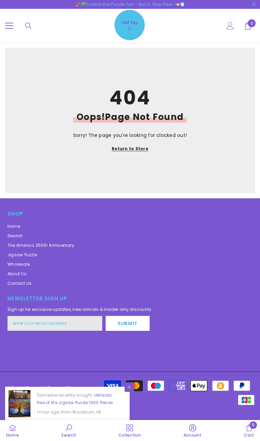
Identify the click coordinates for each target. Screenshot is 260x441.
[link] (69, 430)
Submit (127, 323)
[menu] (9, 26)
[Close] (129, 387)
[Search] (28, 26)
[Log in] (230, 25)
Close (254, 4)
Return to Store (130, 149)
